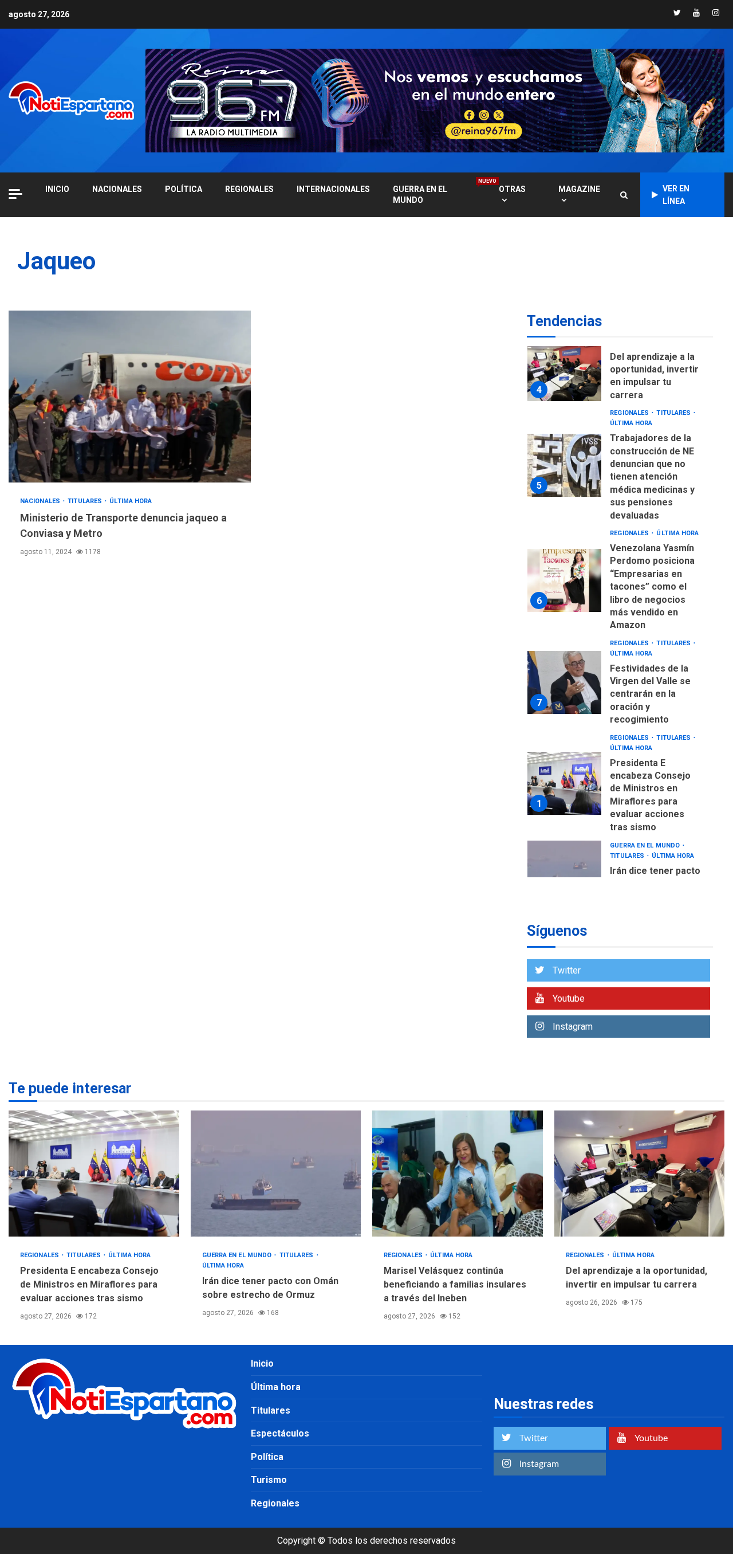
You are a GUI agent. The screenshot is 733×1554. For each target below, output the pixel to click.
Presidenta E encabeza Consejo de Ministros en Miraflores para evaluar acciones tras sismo (564, 783)
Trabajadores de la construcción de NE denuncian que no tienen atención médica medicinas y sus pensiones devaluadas (564, 465)
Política (183, 189)
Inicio (262, 1363)
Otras (512, 189)
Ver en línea (676, 195)
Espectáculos (280, 1433)
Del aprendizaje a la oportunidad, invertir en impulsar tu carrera (564, 369)
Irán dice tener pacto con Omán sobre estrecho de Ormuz (564, 872)
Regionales (249, 189)
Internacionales (333, 189)
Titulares (86, 501)
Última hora (130, 501)
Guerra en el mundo (434, 194)
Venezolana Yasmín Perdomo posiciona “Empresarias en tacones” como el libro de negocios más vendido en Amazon (564, 580)
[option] (620, 373)
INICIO (57, 189)
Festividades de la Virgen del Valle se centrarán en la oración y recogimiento (564, 682)
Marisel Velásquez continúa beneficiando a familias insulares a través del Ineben (457, 1173)
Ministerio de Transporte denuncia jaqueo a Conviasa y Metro (130, 396)
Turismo (269, 1479)
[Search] (624, 195)
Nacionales (117, 189)
